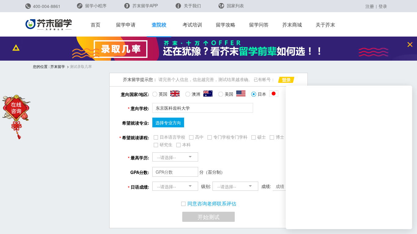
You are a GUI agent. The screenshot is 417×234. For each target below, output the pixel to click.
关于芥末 (325, 24)
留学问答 (259, 24)
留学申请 (126, 24)
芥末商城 (292, 24)
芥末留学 (57, 66)
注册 (369, 6)
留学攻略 (225, 24)
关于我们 (192, 5)
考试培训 (192, 24)
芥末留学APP (144, 5)
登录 (383, 6)
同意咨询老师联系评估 (211, 203)
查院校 (159, 24)
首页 (95, 24)
